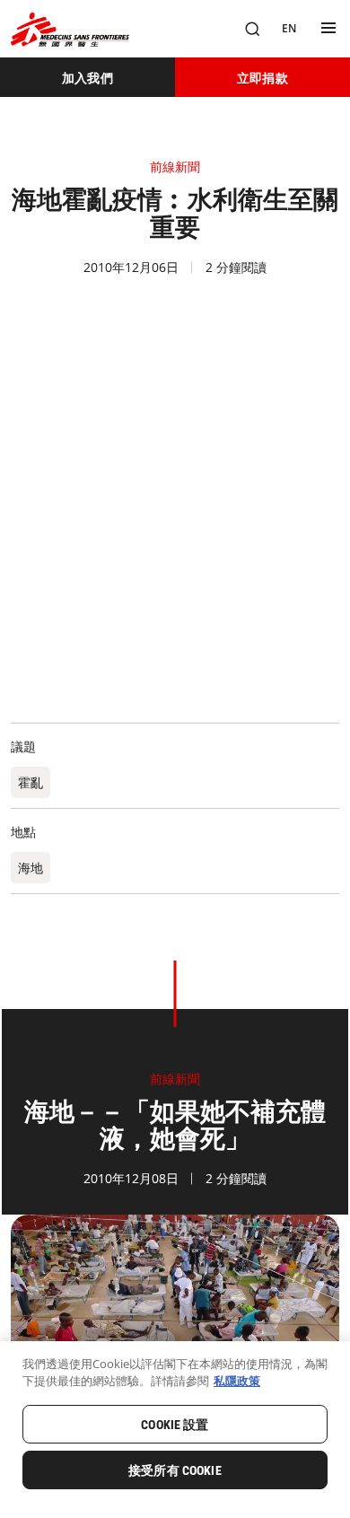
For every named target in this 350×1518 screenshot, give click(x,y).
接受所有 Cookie (175, 1470)
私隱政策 (237, 1381)
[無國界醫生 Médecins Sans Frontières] (70, 29)
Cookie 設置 (174, 1424)
